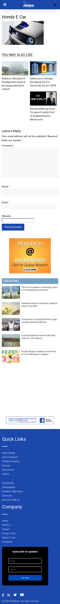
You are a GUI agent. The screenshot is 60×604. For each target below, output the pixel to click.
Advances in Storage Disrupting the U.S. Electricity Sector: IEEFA (43, 82)
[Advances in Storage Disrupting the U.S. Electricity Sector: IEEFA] (43, 63)
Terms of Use (8, 537)
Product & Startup (10, 461)
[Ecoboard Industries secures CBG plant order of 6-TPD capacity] (11, 336)
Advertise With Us (11, 500)
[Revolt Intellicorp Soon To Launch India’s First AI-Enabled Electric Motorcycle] (43, 93)
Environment (8, 469)
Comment (8, 145)
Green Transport (10, 457)
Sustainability (8, 487)
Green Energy (8, 453)
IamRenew (15, 601)
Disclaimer (7, 542)
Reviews (6, 465)
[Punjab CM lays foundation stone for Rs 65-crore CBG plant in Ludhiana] (11, 352)
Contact (5, 529)
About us (6, 525)
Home (5, 520)
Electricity (7, 495)
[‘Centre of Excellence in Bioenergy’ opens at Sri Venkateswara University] (11, 287)
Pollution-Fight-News (12, 491)
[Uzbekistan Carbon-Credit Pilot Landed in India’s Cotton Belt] (11, 303)
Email (5, 202)
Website (6, 216)
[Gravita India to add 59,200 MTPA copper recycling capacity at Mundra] (11, 320)
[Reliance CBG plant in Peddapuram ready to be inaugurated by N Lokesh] (15, 63)
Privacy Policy (9, 533)
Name (6, 186)
